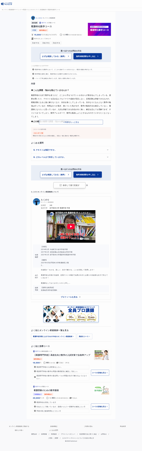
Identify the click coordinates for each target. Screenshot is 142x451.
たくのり (39, 18)
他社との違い (19, 430)
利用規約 (54, 434)
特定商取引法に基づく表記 (88, 434)
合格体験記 (53, 426)
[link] (71, 365)
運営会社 (34, 434)
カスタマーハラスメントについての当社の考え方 (78, 438)
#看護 (34, 30)
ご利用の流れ (88, 426)
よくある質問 (53, 430)
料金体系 (123, 426)
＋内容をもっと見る (71, 122)
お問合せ (104, 434)
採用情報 (44, 434)
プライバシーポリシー (68, 434)
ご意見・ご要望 (53, 438)
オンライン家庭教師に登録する (19, 426)
